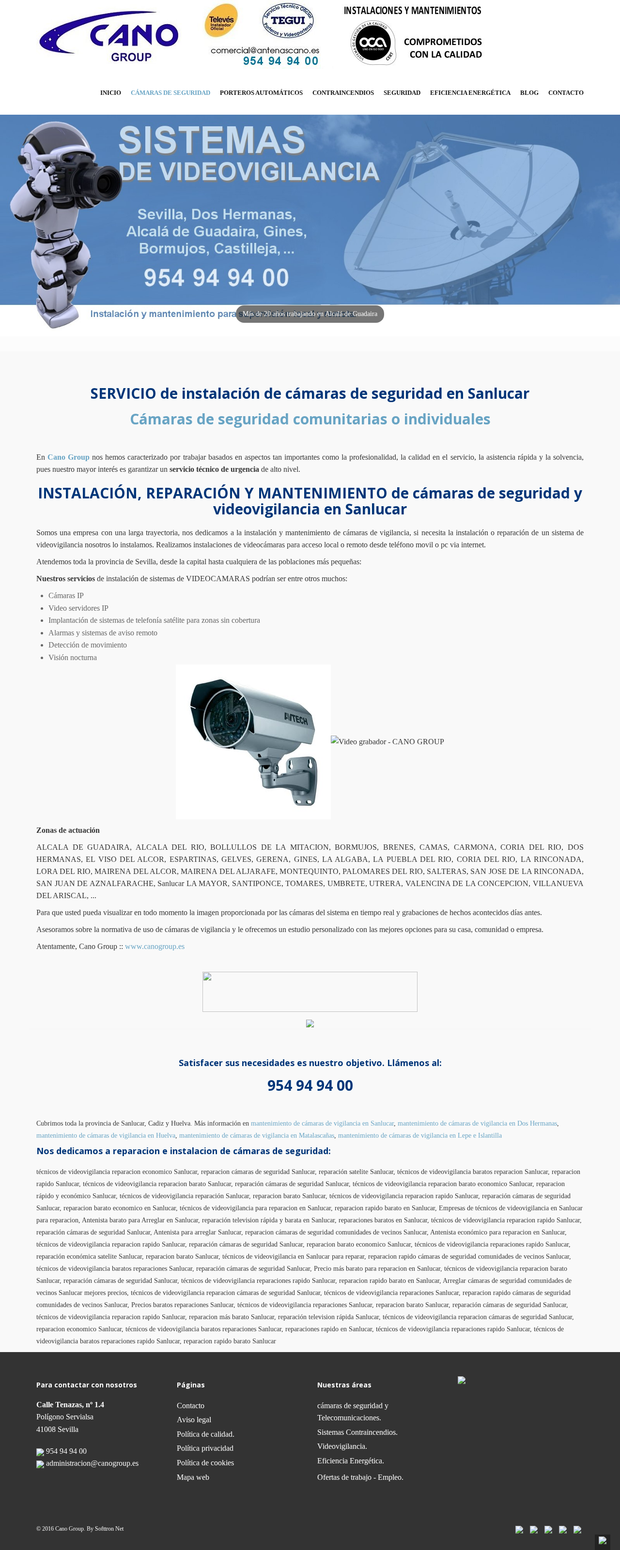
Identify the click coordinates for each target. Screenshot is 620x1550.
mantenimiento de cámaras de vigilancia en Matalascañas (256, 1135)
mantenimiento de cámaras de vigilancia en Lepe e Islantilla (420, 1135)
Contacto (566, 92)
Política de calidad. (205, 1434)
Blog (529, 92)
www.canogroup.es (155, 946)
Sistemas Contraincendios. (357, 1432)
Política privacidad (205, 1448)
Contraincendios (343, 92)
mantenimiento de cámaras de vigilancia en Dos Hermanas (477, 1123)
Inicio (110, 92)
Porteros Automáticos (261, 92)
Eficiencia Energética (470, 92)
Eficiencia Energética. (350, 1461)
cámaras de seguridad (170, 92)
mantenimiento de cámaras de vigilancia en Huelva (105, 1135)
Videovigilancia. (342, 1446)
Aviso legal (194, 1419)
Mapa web (193, 1477)
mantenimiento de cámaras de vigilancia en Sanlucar (322, 1123)
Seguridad (402, 92)
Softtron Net (109, 1528)
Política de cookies (205, 1463)
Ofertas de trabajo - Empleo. (360, 1477)
